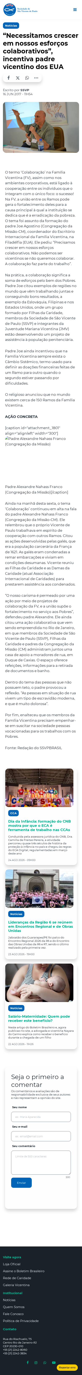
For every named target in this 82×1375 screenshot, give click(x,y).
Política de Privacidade (21, 1321)
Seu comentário (23, 1146)
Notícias (11, 25)
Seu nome (19, 1107)
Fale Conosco (13, 1314)
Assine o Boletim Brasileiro (23, 1271)
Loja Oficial (11, 1264)
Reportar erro (67, 1367)
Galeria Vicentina (16, 1285)
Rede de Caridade (17, 1278)
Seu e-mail (19, 1126)
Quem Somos (13, 1307)
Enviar (21, 1182)
